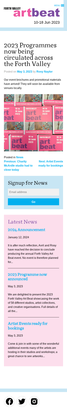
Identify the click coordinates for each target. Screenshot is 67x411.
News (19, 157)
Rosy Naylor (44, 71)
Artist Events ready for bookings (28, 325)
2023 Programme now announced (27, 276)
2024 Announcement (26, 229)
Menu (57, 5)
